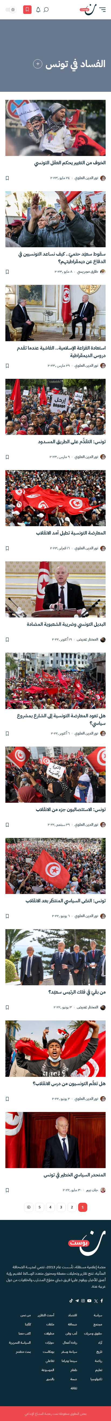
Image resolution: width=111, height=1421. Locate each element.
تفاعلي (50, 1360)
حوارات (49, 1342)
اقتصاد (72, 1315)
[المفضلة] (27, 9)
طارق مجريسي (87, 272)
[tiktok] (71, 1301)
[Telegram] (77, 1301)
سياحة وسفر (69, 1351)
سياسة (98, 1315)
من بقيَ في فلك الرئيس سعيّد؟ (77, 991)
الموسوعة (47, 1370)
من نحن (25, 1315)
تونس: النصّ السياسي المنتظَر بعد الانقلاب (66, 900)
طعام (74, 1370)
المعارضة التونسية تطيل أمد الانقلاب (71, 532)
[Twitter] (96, 1301)
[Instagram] (83, 1301)
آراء (100, 1342)
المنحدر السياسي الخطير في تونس (75, 1174)
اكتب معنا (25, 1333)
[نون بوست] (88, 9)
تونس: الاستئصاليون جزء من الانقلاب (71, 809)
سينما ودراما (69, 1360)
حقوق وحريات (93, 1333)
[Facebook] (101, 1301)
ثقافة (74, 1388)
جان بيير (92, 1190)
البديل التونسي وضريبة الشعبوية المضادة (66, 624)
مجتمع (97, 1324)
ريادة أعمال (70, 1342)
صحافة (72, 1324)
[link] (37, 63)
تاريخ (99, 1351)
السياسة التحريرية (20, 1342)
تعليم (98, 1370)
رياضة (98, 1360)
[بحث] (46, 9)
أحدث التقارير (46, 1315)
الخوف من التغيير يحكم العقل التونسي (70, 162)
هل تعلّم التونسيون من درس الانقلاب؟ (69, 1083)
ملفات (50, 1324)
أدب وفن (71, 1333)
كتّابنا (28, 1324)
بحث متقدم (23, 1351)
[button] (101, 10)
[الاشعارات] (38, 9)
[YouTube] (89, 1301)
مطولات (49, 1333)
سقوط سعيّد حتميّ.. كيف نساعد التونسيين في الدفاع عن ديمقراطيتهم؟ (62, 257)
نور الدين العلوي (86, 178)
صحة (73, 1379)
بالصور (50, 1379)
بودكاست (48, 1351)
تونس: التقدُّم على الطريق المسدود (72, 441)
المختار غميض (87, 639)
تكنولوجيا (96, 1379)
